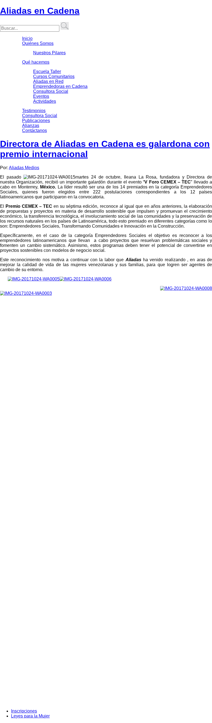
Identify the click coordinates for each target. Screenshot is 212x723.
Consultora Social (50, 91)
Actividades (44, 101)
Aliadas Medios (24, 167)
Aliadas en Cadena (40, 11)
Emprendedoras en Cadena (60, 86)
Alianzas (30, 125)
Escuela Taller (47, 71)
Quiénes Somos (38, 43)
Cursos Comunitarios (54, 76)
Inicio (27, 38)
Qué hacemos (35, 62)
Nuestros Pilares (49, 52)
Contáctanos (34, 130)
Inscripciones (24, 711)
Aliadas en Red (48, 81)
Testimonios (34, 110)
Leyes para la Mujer (30, 716)
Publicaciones (36, 120)
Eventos (41, 96)
